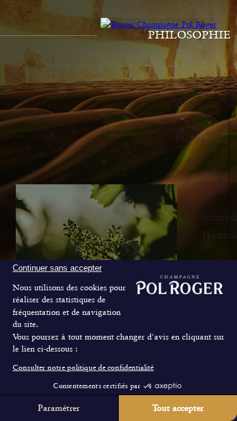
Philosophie (189, 35)
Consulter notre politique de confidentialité (83, 367)
